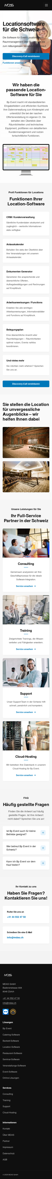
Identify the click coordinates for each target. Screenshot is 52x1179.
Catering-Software (11, 1034)
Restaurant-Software (12, 1053)
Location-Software (11, 1047)
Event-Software (10, 1071)
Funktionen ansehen (13, 62)
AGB (5, 1159)
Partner (6, 1141)
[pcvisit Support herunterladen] (13, 1012)
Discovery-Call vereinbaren (26, 56)
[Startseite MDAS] (8, 975)
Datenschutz (9, 1153)
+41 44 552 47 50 (16, 917)
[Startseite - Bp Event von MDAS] (9, 5)
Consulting (8, 1094)
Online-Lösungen (11, 1078)
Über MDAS (8, 1135)
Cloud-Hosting (9, 1112)
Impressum (8, 1147)
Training (6, 1100)
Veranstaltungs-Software (14, 1065)
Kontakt (6, 1128)
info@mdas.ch (15, 937)
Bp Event (7, 1028)
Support (6, 1106)
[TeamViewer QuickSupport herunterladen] (6, 1012)
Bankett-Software (11, 1040)
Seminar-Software (11, 1059)
